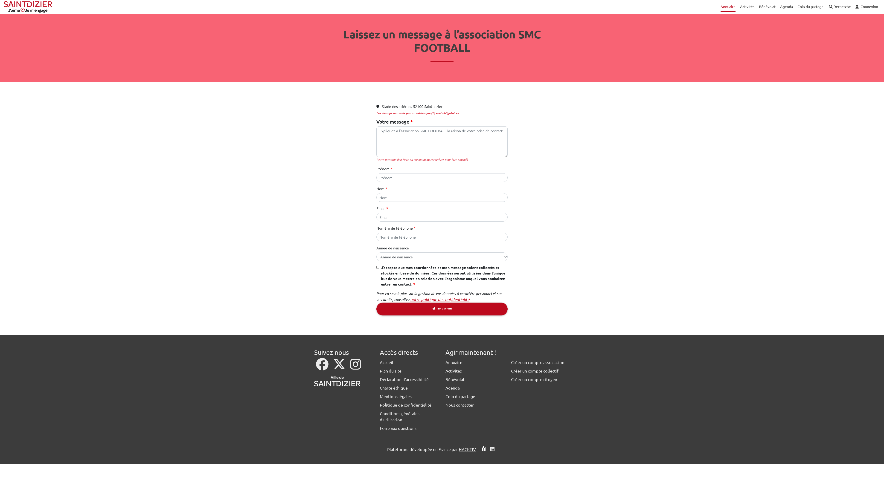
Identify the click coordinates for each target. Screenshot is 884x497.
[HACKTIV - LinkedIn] (492, 449)
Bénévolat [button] (767, 6)
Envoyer (444, 308)
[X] (339, 367)
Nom (380, 188)
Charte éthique (394, 387)
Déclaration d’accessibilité (404, 379)
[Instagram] (355, 367)
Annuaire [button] (728, 6)
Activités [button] (747, 6)
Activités (453, 370)
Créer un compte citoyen (534, 379)
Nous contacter (459, 404)
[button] (839, 7)
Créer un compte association (537, 362)
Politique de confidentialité (405, 404)
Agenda (452, 387)
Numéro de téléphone (394, 228)
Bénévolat (455, 379)
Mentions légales (396, 396)
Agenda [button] (786, 6)
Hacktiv (467, 449)
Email (380, 208)
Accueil (386, 362)
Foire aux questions (398, 428)
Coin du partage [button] (810, 6)
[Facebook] (322, 367)
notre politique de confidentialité (439, 299)
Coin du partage (460, 396)
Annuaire (453, 362)
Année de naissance (392, 248)
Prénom (383, 168)
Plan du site (390, 370)
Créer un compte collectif (534, 370)
